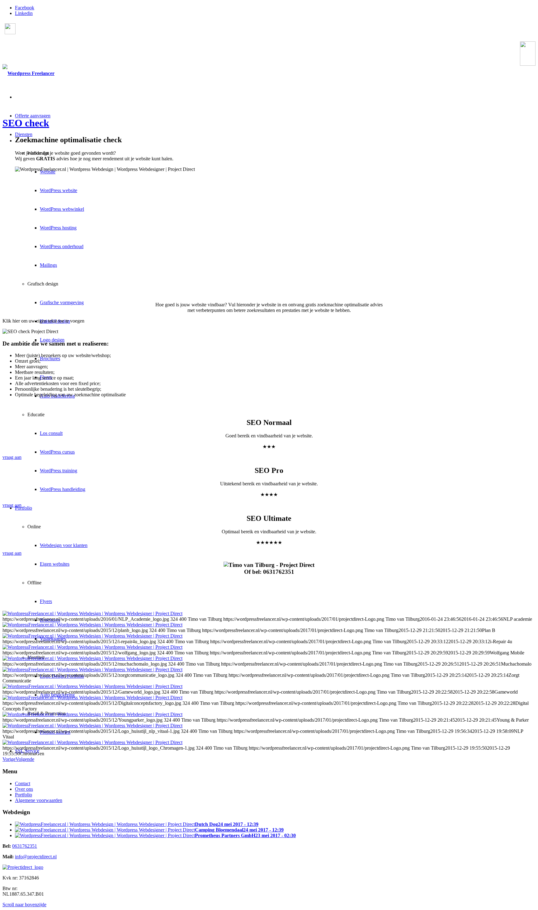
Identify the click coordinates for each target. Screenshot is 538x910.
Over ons (24, 789)
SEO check (25, 123)
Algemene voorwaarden (38, 800)
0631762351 (45, 56)
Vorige (9, 759)
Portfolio (23, 794)
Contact (22, 783)
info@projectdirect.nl (36, 856)
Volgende (25, 759)
